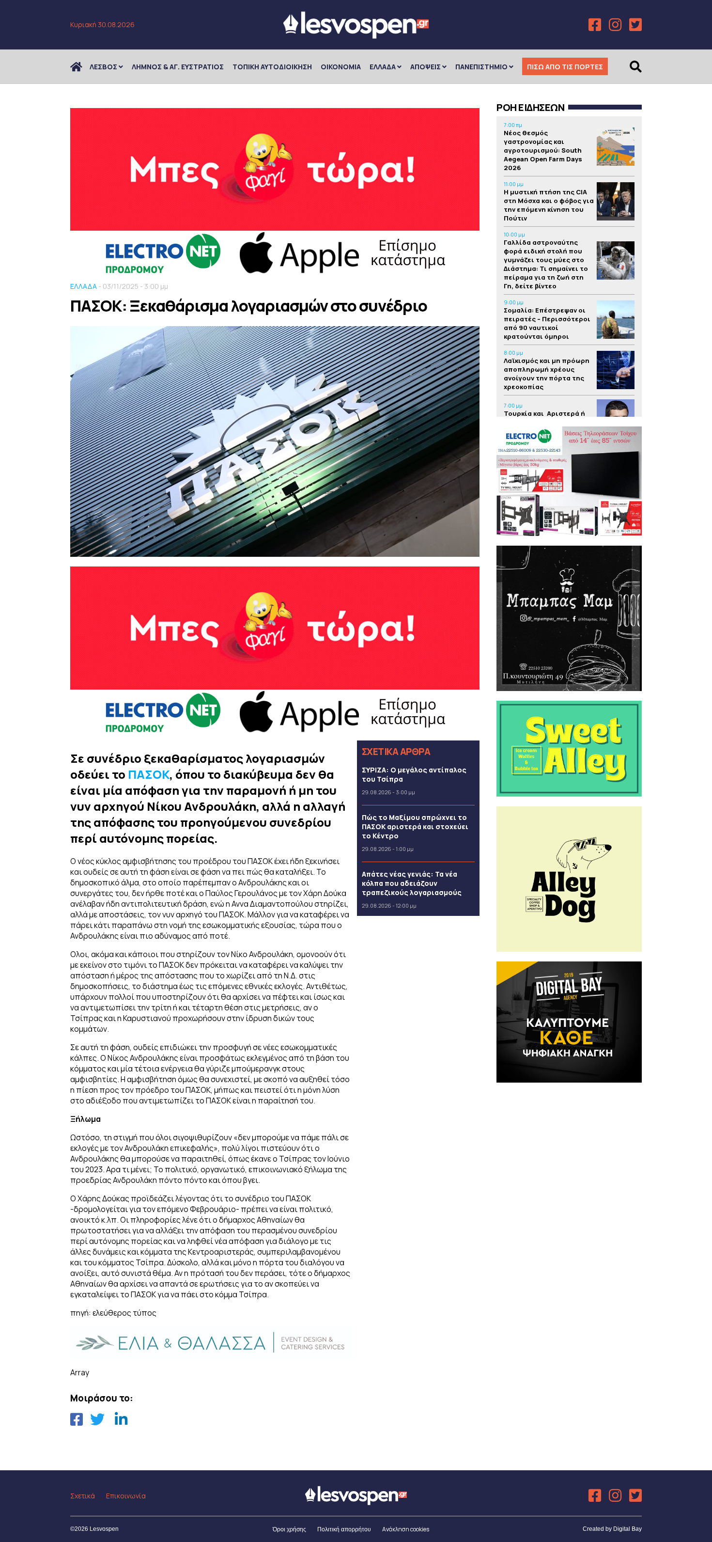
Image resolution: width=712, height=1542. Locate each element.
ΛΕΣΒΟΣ (103, 66)
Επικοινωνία (126, 1495)
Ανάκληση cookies (405, 1529)
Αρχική (82, 66)
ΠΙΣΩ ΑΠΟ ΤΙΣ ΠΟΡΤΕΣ (565, 66)
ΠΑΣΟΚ (149, 774)
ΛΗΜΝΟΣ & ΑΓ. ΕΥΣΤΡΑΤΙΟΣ (178, 66)
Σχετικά (82, 1495)
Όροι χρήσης (289, 1529)
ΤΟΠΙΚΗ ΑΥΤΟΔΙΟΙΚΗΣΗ (272, 66)
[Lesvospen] (356, 35)
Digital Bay (627, 1529)
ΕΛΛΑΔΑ (383, 66)
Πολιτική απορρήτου (344, 1529)
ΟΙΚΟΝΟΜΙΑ (341, 66)
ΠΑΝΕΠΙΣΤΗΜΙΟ (481, 66)
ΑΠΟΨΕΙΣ (425, 66)
